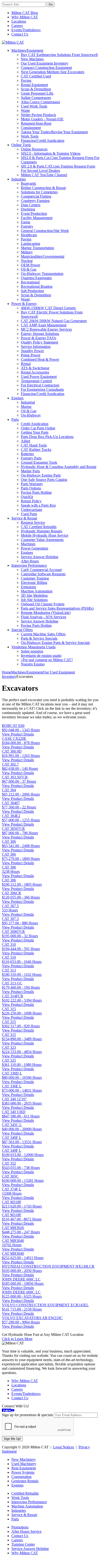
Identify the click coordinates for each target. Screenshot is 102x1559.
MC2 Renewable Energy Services (46, 329)
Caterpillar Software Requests (43, 574)
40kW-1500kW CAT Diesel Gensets (48, 308)
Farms (25, 222)
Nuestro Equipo (33, 664)
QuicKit (27, 497)
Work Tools (29, 136)
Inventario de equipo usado (41, 655)
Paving (26, 80)
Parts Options (31, 488)
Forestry (27, 226)
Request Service (33, 522)
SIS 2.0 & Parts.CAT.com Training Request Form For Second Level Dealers (58, 168)
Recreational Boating (36, 286)
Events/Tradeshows (26, 30)
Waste (25, 110)
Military (27, 252)
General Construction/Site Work (45, 231)
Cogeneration (21, 1477)
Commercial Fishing (36, 196)
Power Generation (34, 548)
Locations (18, 21)
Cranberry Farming (35, 201)
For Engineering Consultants (42, 389)
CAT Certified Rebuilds (38, 527)
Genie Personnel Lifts (37, 93)
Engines (17, 398)
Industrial (28, 402)
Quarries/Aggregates (36, 278)
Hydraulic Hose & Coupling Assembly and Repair (58, 467)
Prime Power (30, 355)
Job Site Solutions (34, 600)
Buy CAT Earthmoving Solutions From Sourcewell (59, 55)
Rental (26, 364)
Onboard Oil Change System (42, 604)
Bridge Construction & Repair (43, 188)
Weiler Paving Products (38, 115)
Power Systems (22, 1472)
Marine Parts (30, 471)
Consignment (31, 128)
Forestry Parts (31, 458)
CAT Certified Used (36, 76)
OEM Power (30, 265)
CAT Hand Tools (34, 445)
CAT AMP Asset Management (43, 325)
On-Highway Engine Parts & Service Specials (55, 643)
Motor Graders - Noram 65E (42, 119)
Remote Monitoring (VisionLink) (45, 613)
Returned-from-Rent (36, 123)
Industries (18, 179)
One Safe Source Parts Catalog (44, 480)
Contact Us (19, 34)
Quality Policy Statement (39, 342)
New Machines (32, 59)
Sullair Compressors (36, 98)
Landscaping (30, 244)
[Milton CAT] (13, 42)
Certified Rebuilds (25, 1493)
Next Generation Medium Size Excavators (52, 72)
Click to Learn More (17, 1339)
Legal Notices (63, 1447)
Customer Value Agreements (42, 540)
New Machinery (23, 1459)
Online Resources (34, 149)
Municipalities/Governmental (42, 256)
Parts (15, 419)
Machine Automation (36, 591)
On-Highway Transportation (42, 274)
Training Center (23, 1544)
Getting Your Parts (34, 432)
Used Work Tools (34, 106)
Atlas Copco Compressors (40, 102)
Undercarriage (31, 510)
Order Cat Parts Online (38, 428)
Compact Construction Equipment (46, 68)
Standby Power (32, 351)
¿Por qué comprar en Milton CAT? (47, 660)
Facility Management (36, 218)
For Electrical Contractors (40, 385)
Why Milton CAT (24, 17)
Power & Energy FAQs (38, 338)
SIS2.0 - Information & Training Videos (50, 153)
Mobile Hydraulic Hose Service (44, 535)
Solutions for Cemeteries (39, 192)
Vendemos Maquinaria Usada (33, 647)
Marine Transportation (37, 248)
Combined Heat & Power (40, 359)
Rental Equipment (34, 85)
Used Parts (29, 514)
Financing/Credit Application (42, 141)
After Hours (30, 561)
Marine (26, 407)
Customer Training (35, 578)
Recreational (30, 282)
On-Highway (31, 415)
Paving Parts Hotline (36, 492)
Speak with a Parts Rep (38, 505)
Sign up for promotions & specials (27, 1415)
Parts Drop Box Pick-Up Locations (47, 437)
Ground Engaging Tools (39, 462)
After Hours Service (26, 1531)
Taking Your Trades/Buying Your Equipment (54, 132)
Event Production (34, 213)
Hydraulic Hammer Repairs (41, 531)
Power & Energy (24, 304)
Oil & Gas (28, 269)
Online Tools (21, 145)
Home (6, 672)
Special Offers (22, 630)
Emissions (28, 587)
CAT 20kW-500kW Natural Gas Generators (54, 321)
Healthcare (29, 235)
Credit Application (34, 424)
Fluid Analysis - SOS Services (43, 617)
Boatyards (28, 183)
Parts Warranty (32, 484)
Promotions (19, 1527)
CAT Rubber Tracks (36, 450)
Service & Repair (24, 518)
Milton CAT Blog (24, 13)
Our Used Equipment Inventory (44, 63)
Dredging (28, 209)
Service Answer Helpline (39, 557)
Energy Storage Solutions (40, 334)
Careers (17, 26)
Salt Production (32, 291)
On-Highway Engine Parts (41, 475)
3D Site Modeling (34, 595)
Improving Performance (29, 565)
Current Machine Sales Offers (43, 634)
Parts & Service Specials (39, 638)
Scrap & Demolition (36, 89)
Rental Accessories (35, 372)
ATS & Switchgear (35, 368)
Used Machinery (23, 1464)
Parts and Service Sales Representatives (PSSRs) (57, 608)
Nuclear (27, 261)
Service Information (36, 347)
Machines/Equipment (27, 50)
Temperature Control (36, 381)
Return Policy (31, 501)
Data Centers (30, 205)
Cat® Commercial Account (41, 570)
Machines (28, 544)
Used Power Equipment (39, 377)
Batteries (27, 454)
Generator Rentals (24, 1481)
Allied (25, 441)
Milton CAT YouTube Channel (44, 175)
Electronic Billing (34, 583)
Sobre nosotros (32, 651)
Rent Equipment (23, 1468)
